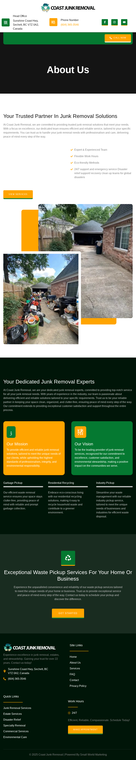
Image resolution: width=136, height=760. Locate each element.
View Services (18, 194)
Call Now (120, 38)
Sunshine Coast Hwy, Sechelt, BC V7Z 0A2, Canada (26, 24)
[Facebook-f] (105, 22)
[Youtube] (124, 22)
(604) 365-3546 (70, 24)
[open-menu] (7, 38)
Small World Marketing (93, 754)
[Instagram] (114, 22)
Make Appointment (85, 729)
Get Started (68, 613)
